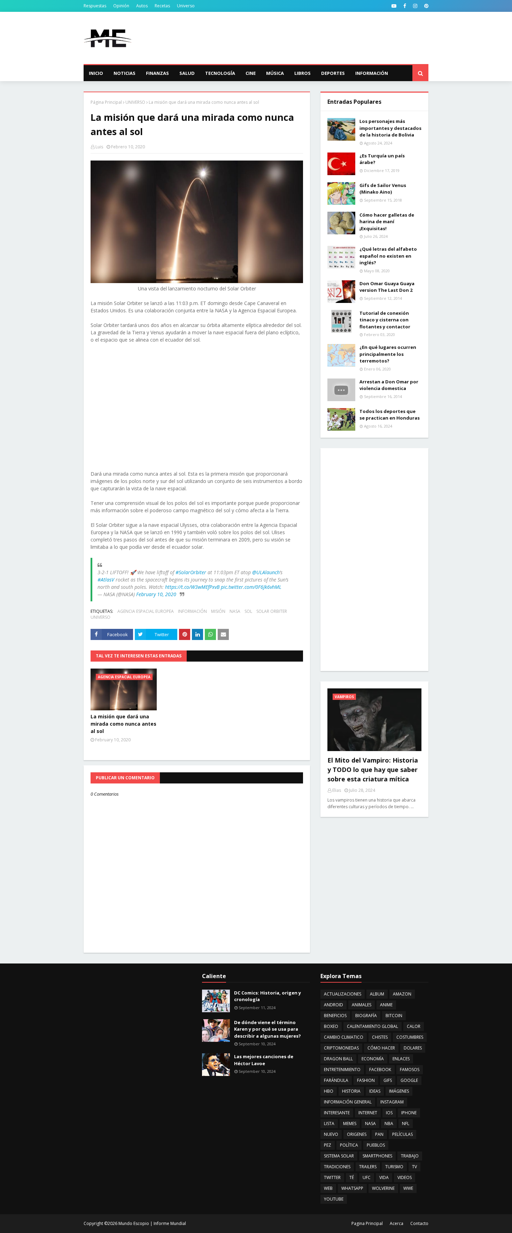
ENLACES (401, 1059)
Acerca (396, 1223)
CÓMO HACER (381, 1048)
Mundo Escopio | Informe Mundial (152, 1223)
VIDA (384, 1177)
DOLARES (413, 1048)
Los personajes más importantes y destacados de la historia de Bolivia (390, 128)
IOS (389, 1113)
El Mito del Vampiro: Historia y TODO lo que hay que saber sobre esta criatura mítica (372, 769)
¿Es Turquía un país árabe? (382, 159)
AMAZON (402, 994)
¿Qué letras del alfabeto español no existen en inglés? (388, 256)
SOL (248, 611)
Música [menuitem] (275, 73)
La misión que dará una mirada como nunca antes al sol (123, 723)
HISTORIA (351, 1091)
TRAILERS (368, 1167)
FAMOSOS (409, 1069)
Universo (186, 6)
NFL (405, 1123)
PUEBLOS (376, 1145)
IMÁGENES (399, 1091)
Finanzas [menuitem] (157, 73)
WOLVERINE (383, 1188)
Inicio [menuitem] (96, 73)
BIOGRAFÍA (366, 1016)
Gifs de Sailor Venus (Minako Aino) (382, 188)
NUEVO (331, 1134)
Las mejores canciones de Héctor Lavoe (263, 1060)
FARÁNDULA (336, 1080)
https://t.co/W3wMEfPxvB (192, 587)
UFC (367, 1177)
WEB (328, 1188)
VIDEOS (404, 1177)
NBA (389, 1123)
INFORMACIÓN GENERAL (348, 1102)
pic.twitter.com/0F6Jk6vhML (251, 587)
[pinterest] (425, 6)
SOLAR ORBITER (271, 611)
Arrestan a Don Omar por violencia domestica (388, 385)
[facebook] (405, 6)
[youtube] (394, 6)
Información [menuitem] (371, 73)
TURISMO (394, 1167)
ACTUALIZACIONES (342, 994)
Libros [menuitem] (302, 73)
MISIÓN (218, 611)
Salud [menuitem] (187, 73)
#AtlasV (106, 579)
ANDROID (333, 1005)
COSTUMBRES (409, 1037)
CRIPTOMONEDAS (341, 1048)
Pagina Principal (367, 1223)
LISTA (329, 1123)
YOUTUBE (333, 1199)
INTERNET (367, 1113)
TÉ (351, 1177)
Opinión (121, 6)
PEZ (327, 1145)
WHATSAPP (352, 1188)
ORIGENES (356, 1134)
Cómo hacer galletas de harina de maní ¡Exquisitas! (386, 222)
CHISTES (380, 1037)
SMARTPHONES (377, 1156)
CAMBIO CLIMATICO (343, 1037)
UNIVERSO (135, 102)
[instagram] (415, 6)
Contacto (419, 1223)
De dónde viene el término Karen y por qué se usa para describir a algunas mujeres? (267, 1029)
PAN (379, 1134)
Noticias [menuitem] (124, 73)
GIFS (387, 1080)
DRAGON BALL (338, 1059)
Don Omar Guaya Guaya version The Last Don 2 (386, 287)
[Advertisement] (301, 38)
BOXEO (331, 1026)
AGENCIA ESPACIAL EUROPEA (145, 611)
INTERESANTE (337, 1113)
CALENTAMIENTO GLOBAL (372, 1026)
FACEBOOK (380, 1069)
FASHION (366, 1080)
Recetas (162, 6)
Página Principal (106, 102)
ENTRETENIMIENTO (342, 1069)
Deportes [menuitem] (333, 73)
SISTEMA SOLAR (339, 1156)
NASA (235, 611)
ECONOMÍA (373, 1059)
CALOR (413, 1026)
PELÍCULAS (402, 1134)
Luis (99, 147)
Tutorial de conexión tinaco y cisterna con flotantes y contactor (384, 320)
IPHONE (409, 1113)
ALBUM (377, 994)
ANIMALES (361, 1005)
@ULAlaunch (266, 572)
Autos (142, 6)
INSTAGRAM (392, 1102)
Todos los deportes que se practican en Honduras (389, 414)
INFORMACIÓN (192, 611)
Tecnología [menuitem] (220, 73)
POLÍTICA (349, 1145)
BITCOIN (394, 1016)
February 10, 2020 (156, 594)
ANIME (386, 1005)
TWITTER (332, 1177)
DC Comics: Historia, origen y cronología (267, 996)
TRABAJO (410, 1156)
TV (414, 1167)
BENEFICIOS (335, 1016)
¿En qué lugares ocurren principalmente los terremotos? (387, 354)
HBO (328, 1091)
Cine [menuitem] (251, 73)
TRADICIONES (337, 1167)
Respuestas (95, 6)
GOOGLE (409, 1080)
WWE (408, 1188)
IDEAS (374, 1091)
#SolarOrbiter (191, 572)
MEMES (349, 1123)
